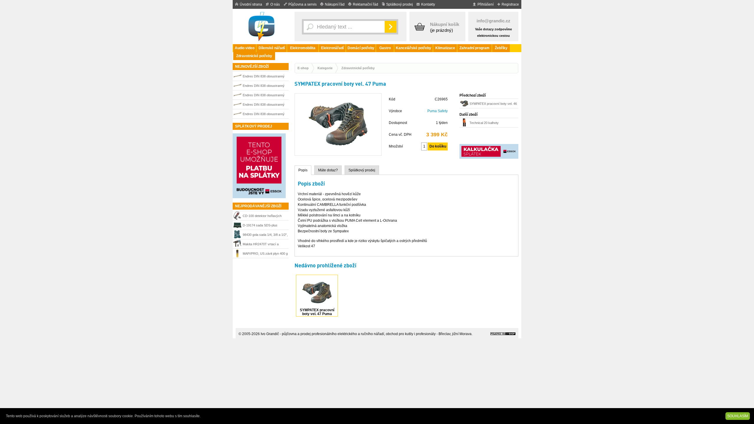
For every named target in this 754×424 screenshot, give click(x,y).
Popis (302, 170)
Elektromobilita (302, 48)
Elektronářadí (332, 48)
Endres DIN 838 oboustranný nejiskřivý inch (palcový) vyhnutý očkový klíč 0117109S (265, 114)
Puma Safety (437, 111)
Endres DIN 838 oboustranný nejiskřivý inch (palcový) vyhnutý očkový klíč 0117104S (265, 95)
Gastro (385, 48)
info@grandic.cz (493, 20)
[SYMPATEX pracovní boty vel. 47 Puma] (338, 153)
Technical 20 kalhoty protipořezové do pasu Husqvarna (485, 123)
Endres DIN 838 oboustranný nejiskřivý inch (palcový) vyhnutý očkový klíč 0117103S (265, 105)
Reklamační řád (365, 4)
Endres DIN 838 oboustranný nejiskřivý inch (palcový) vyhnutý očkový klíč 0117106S (265, 86)
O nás (275, 4)
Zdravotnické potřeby (254, 56)
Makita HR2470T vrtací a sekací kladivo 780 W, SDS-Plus (262, 244)
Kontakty (428, 4)
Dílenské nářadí (272, 48)
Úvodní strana (251, 4)
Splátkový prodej (399, 4)
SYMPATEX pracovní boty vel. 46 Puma (493, 104)
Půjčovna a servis (302, 4)
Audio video (244, 48)
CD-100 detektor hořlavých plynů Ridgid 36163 (262, 216)
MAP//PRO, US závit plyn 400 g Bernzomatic (265, 254)
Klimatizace (445, 48)
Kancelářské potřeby (413, 48)
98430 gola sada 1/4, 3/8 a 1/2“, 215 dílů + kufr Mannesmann (265, 235)
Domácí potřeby (361, 48)
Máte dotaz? (328, 170)
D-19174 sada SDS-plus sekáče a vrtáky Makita (260, 225)
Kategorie (325, 68)
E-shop (303, 68)
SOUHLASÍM (737, 416)
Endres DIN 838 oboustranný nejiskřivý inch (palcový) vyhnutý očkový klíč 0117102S (265, 77)
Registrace (510, 4)
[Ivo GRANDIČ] (262, 26)
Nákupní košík (444, 24)
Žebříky (501, 48)
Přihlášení (485, 4)
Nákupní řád (335, 4)
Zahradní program (474, 48)
